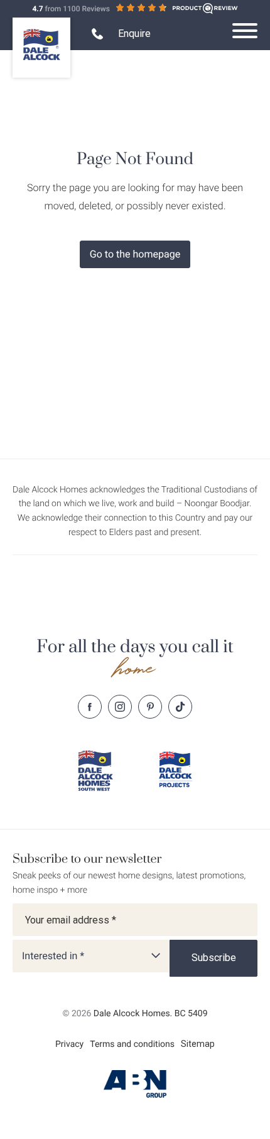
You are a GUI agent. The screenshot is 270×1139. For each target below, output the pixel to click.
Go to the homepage (135, 254)
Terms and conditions (132, 1044)
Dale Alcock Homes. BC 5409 (151, 1014)
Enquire (134, 33)
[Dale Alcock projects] (175, 769)
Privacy (69, 1044)
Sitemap (198, 1044)
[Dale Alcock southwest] (94, 771)
